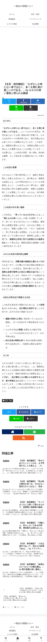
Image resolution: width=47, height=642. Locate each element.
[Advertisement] (23, 56)
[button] (31, 108)
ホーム (12, 627)
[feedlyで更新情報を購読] (34, 431)
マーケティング (35, 631)
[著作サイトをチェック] (12, 431)
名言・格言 (8, 400)
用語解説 (12, 631)
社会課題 (34, 634)
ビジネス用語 (12, 634)
